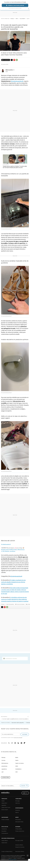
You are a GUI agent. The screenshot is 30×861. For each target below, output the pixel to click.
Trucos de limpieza (20, 604)
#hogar (16, 549)
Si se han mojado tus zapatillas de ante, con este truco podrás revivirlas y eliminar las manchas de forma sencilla (15, 718)
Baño (16, 757)
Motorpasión (18, 819)
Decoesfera (4, 831)
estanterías (4, 766)
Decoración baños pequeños (18, 722)
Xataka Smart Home (6, 807)
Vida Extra (17, 803)
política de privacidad (18, 737)
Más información (12, 859)
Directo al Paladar (5, 819)
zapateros (4, 769)
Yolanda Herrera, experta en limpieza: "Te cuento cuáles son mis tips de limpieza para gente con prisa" (15, 167)
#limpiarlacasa (21, 549)
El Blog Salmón (18, 828)
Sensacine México (19, 844)
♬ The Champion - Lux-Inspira (8, 551)
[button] (10, 70)
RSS (18, 743)
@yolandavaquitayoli (6, 544)
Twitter (12, 60)
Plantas (3, 757)
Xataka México (5, 840)
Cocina (3, 760)
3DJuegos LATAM (19, 840)
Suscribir (24, 734)
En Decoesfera (6, 164)
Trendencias (4, 828)
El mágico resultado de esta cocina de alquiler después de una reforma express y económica (13, 582)
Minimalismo (5, 763)
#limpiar (12, 549)
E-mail (17, 60)
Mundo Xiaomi (5, 809)
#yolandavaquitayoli (5, 549)
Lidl (28, 18)
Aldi (16, 772)
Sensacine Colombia (19, 847)
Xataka (3, 800)
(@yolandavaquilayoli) (17, 81)
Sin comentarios (6, 59)
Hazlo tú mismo (19, 763)
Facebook (12, 743)
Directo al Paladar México (7, 851)
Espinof (17, 812)
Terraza (12, 18)
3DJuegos (17, 800)
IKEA (17, 18)
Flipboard (14, 60)
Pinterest (21, 743)
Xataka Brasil (4, 842)
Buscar (23, 785)
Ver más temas (5, 777)
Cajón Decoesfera (10, 604)
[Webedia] (5, 793)
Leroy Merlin (22, 18)
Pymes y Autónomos (19, 831)
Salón (16, 760)
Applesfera (4, 805)
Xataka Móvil (4, 803)
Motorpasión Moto (19, 821)
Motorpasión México (19, 851)
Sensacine (17, 810)
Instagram (15, 743)
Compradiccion (5, 833)
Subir (24, 793)
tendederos (18, 769)
